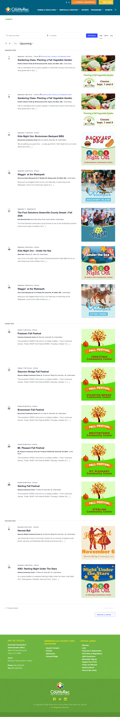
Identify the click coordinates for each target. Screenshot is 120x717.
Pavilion (49, 651)
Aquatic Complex (52, 648)
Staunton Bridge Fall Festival (33, 371)
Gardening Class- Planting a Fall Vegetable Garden (45, 59)
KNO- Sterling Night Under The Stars (37, 568)
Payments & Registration (92, 651)
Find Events (92, 35)
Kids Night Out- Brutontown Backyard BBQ (41, 136)
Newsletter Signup (89, 659)
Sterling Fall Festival (29, 486)
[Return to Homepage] (60, 688)
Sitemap (85, 645)
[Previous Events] (6, 43)
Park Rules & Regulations (92, 654)
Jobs (84, 648)
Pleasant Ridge (52, 656)
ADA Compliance (89, 656)
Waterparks (50, 654)
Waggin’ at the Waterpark (31, 174)
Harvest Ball (24, 530)
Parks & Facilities (47, 10)
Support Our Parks (89, 662)
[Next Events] (10, 43)
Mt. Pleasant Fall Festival (31, 447)
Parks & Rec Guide (89, 670)
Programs (96, 10)
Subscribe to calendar (104, 615)
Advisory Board (88, 668)
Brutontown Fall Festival (31, 409)
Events (108, 10)
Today (15, 43)
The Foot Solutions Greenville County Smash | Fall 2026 (45, 214)
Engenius (58, 707)
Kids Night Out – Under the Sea (34, 250)
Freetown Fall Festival (29, 333)
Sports (85, 10)
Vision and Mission (89, 665)
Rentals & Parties (69, 10)
